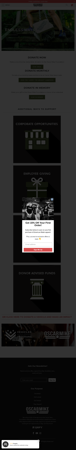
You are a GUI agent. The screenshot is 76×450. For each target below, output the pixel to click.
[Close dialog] (52, 199)
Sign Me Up (38, 250)
